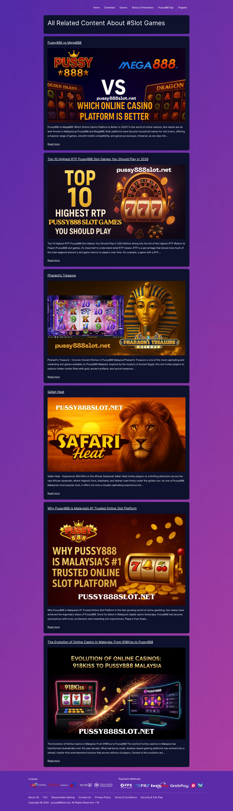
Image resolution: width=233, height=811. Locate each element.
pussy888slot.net (60, 802)
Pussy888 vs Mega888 (64, 42)
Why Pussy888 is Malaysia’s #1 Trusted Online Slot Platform (92, 508)
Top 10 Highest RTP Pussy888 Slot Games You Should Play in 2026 (98, 159)
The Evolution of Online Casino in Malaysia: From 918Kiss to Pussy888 (100, 642)
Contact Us (85, 797)
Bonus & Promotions (142, 7)
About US (33, 797)
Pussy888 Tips (166, 7)
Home (96, 7)
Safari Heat (56, 392)
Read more (54, 144)
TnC (45, 797)
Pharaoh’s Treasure (62, 275)
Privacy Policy (103, 797)
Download (109, 7)
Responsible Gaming (63, 797)
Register (182, 7)
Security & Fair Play (152, 797)
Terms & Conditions (126, 797)
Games (123, 7)
